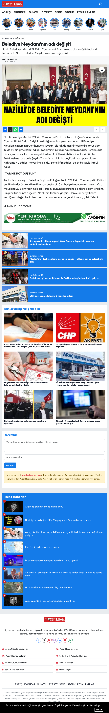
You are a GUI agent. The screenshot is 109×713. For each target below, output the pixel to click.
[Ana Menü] (104, 4)
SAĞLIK (69, 12)
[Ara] (100, 4)
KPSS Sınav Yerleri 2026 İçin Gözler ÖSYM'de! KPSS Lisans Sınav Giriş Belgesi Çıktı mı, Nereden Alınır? (28, 345)
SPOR (58, 12)
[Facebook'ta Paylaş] (5, 129)
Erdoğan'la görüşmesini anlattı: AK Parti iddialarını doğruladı (79, 345)
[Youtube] (65, 640)
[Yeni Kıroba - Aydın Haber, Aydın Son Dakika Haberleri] (12, 4)
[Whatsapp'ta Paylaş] (15, 129)
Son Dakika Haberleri (14, 669)
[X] (44, 640)
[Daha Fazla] (21, 129)
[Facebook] (38, 640)
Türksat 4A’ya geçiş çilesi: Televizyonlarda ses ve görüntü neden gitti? (78, 422)
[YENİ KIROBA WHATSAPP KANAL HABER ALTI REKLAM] (55, 218)
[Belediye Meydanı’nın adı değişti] (54, 95)
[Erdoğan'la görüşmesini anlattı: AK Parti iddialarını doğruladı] (80, 327)
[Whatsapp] (70, 640)
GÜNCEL (34, 12)
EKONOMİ (20, 12)
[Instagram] (54, 640)
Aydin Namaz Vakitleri (16, 655)
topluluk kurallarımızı (31, 475)
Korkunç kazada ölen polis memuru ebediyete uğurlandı (25, 422)
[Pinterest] (49, 640)
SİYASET (47, 12)
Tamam (99, 710)
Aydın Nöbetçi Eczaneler (16, 649)
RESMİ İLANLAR (86, 12)
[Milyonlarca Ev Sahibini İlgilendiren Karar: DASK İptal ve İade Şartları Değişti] (28, 365)
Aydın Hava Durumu (69, 649)
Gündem (19, 38)
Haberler (7, 38)
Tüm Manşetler (66, 662)
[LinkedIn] (59, 640)
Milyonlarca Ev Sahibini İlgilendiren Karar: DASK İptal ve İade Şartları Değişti (26, 383)
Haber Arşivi (65, 669)
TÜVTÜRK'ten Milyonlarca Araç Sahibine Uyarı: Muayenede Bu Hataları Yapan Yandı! (77, 383)
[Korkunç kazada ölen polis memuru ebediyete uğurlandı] (28, 404)
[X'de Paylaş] (10, 129)
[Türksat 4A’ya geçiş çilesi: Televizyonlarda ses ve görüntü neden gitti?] (80, 404)
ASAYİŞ (6, 12)
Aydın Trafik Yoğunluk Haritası (73, 655)
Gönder (10, 465)
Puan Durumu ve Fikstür (16, 662)
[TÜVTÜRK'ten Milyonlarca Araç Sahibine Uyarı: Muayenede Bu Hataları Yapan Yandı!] (80, 365)
